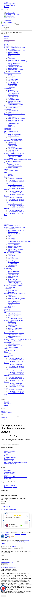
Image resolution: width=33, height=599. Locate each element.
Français (12, 17)
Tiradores (10, 158)
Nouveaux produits (9, 472)
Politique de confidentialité (13, 542)
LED (9, 137)
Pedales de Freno (12, 80)
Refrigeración (8, 163)
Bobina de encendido (14, 54)
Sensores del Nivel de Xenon (16, 180)
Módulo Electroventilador (15, 166)
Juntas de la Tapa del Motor (15, 120)
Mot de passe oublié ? (7, 562)
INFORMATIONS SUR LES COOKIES (16, 462)
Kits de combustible (13, 99)
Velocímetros (11, 87)
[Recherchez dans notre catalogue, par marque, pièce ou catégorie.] (18, 24)
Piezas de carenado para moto (12, 73)
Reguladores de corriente (15, 66)
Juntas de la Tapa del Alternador (17, 60)
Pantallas (10, 77)
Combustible (7, 88)
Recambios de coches (10, 485)
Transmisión (7, 109)
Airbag (6, 169)
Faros (5, 133)
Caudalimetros (12, 142)
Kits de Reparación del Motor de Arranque (19, 62)
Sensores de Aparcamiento (15, 178)
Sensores (6, 177)
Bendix (10, 115)
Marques (6, 475)
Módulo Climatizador (14, 164)
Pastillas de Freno (13, 107)
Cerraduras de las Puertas (15, 155)
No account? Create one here (9, 567)
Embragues (11, 112)
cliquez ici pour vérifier (20, 534)
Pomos (10, 174)
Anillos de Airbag (13, 170)
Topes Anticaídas (12, 85)
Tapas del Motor (12, 84)
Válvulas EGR (12, 144)
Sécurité (6, 2)
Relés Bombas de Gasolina (15, 69)
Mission (6, 7)
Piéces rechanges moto (10, 487)
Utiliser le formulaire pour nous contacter (15, 477)
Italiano (12, 16)
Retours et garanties (9, 3)
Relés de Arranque (13, 68)
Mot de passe (4, 559)
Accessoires (7, 129)
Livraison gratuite (9, 459)
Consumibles (7, 128)
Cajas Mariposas (12, 145)
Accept (3, 595)
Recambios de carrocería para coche (14, 153)
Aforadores (11, 90)
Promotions (7, 470)
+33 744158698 (5, 506)
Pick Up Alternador (13, 65)
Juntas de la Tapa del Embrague (16, 118)
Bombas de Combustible (14, 161)
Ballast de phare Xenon (14, 134)
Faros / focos (11, 76)
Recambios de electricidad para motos (14, 47)
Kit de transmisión (13, 110)
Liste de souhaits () (6, 20)
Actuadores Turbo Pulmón (15, 148)
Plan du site (7, 478)
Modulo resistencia (13, 167)
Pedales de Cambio (13, 79)
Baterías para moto (13, 52)
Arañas (10, 74)
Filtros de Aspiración (13, 93)
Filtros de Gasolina (13, 95)
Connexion (4, 411)
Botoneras (10, 175)
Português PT (17, 14)
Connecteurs (11, 58)
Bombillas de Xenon (13, 136)
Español (12, 13)
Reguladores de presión (14, 101)
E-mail (2, 555)
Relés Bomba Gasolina (14, 103)
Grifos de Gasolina (13, 96)
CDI (9, 57)
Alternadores (11, 49)
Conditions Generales (10, 5)
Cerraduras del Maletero (14, 156)
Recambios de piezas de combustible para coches (17, 159)
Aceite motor (11, 126)
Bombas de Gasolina (13, 92)
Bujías (9, 55)
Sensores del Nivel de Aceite (16, 181)
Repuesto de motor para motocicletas (14, 114)
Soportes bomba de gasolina (15, 104)
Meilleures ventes (9, 473)
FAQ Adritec (7, 452)
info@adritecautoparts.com (8, 509)
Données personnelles (10, 463)
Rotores (10, 125)
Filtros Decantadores (13, 150)
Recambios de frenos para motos (13, 106)
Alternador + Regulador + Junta (16, 50)
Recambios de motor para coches (13, 140)
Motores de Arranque (14, 63)
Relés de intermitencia (14, 71)
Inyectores (10, 98)
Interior (6, 172)
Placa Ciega (11, 151)
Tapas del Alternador (13, 82)
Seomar (14, 546)
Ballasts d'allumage (16, 139)
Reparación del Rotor (14, 123)
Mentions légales (9, 460)
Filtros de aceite (12, 117)
